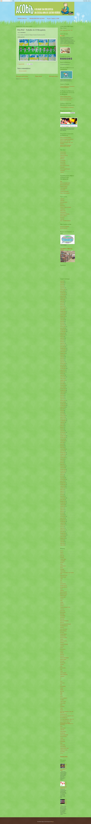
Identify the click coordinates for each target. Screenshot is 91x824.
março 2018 (62, 413)
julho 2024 (62, 318)
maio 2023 (62, 339)
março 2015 (62, 464)
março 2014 (62, 477)
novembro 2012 (63, 503)
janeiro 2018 (62, 417)
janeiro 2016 (62, 450)
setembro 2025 (62, 297)
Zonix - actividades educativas (65, 220)
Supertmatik (62, 157)
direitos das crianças (63, 629)
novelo (61, 696)
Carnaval (61, 598)
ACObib (63, 35)
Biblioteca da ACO (63, 592)
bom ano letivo (62, 597)
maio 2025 (62, 303)
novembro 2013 (63, 484)
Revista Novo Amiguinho (64, 226)
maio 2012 (62, 511)
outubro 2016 (62, 439)
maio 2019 (62, 395)
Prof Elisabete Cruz (63, 714)
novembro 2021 (63, 368)
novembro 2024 (63, 313)
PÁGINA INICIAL (22, 18)
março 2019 (62, 398)
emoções (61, 639)
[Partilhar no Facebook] (31, 64)
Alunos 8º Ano (62, 570)
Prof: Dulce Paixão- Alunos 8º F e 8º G (67, 715)
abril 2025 (62, 304)
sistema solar (62, 739)
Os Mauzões (62, 706)
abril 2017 (62, 429)
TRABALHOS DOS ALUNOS (37, 18)
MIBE (61, 693)
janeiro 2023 (62, 346)
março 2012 (62, 514)
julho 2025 (62, 299)
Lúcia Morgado (63, 686)
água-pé (61, 567)
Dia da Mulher (62, 615)
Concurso (62, 605)
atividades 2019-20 (63, 587)
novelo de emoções (63, 698)
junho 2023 (62, 338)
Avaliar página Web (63, 188)
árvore (61, 582)
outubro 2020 (62, 378)
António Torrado (63, 577)
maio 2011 (62, 526)
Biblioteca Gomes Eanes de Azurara (66, 98)
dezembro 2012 (63, 501)
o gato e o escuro (63, 701)
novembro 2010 (63, 535)
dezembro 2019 (63, 388)
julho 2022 (62, 355)
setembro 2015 (62, 457)
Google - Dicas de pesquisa (65, 193)
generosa (61, 651)
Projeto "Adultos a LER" (53, 18)
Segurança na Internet (64, 155)
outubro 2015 (62, 455)
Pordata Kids (62, 170)
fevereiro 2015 (62, 466)
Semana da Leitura (63, 736)
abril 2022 (62, 360)
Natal (61, 694)
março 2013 (62, 496)
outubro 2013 (62, 486)
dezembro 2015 (63, 452)
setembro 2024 (62, 316)
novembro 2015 (63, 454)
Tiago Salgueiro (63, 746)
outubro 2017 (62, 422)
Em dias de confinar (63, 637)
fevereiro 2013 (62, 497)
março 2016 (62, 447)
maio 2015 (62, 461)
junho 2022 (62, 356)
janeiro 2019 (62, 402)
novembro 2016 (63, 437)
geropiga (61, 652)
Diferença (62, 627)
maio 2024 (62, 321)
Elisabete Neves (63, 635)
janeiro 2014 (62, 481)
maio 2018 (62, 410)
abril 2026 (62, 286)
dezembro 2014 (63, 469)
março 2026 (62, 287)
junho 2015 (62, 459)
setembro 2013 (62, 487)
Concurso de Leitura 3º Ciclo (65, 607)
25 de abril (62, 557)
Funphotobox (62, 209)
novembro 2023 (63, 331)
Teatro (61, 743)
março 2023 (62, 343)
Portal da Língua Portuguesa (65, 168)
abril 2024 (62, 323)
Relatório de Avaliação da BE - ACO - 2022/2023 (66, 143)
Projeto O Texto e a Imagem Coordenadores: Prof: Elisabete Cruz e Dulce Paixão (66, 723)
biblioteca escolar (63, 595)
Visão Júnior (62, 167)
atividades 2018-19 (63, 585)
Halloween (62, 654)
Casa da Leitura (63, 163)
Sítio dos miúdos (63, 153)
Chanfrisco (62, 603)
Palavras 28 (62, 217)
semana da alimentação (64, 734)
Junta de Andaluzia (63, 215)
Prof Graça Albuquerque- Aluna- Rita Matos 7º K (66, 712)
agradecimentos (63, 565)
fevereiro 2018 (62, 415)
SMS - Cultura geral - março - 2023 (66, 30)
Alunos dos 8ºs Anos (63, 575)
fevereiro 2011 (62, 529)
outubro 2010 (62, 536)
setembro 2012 (62, 506)
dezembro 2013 (63, 482)
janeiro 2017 (62, 434)
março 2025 (62, 306)
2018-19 (61, 552)
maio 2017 (62, 427)
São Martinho (62, 733)
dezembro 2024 (63, 311)
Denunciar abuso (63, 756)
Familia (61, 647)
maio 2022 (62, 358)
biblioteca (62, 590)
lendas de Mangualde (63, 674)
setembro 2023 (62, 334)
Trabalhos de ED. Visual (64, 748)
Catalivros (62, 172)
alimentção (62, 569)
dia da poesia (62, 617)
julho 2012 (62, 508)
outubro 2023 (62, 333)
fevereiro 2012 (62, 516)
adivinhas (62, 562)
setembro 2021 (62, 371)
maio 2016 (62, 444)
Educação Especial (63, 634)
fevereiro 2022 (62, 363)
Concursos (62, 608)
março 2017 (62, 430)
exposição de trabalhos (64, 644)
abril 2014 (62, 476)
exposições (62, 646)
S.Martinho (62, 729)
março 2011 (62, 528)
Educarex (62, 203)
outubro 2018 (62, 407)
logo (61, 684)
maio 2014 (62, 474)
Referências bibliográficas (64, 184)
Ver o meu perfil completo (64, 45)
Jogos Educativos (63, 212)
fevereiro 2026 (62, 289)
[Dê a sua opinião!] (28, 64)
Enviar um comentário (23, 71)
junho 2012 (62, 509)
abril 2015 (62, 462)
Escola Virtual (62, 162)
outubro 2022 (62, 351)
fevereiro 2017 (62, 432)
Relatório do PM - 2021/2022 (65, 140)
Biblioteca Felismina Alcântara (65, 96)
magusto (61, 688)
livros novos (62, 682)
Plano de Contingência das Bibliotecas (66, 139)
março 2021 (62, 375)
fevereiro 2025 (62, 308)
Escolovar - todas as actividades (65, 207)
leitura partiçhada (63, 672)
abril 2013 (62, 494)
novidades (62, 699)
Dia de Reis (62, 619)
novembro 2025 (63, 294)
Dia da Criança (62, 612)
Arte (61, 580)
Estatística (62, 642)
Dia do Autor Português (64, 620)
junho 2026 (62, 282)
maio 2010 (62, 540)
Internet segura (62, 667)
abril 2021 (62, 373)
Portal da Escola (63, 152)
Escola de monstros (63, 640)
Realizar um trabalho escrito (65, 183)
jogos (61, 669)
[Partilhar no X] (29, 64)
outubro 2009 (62, 545)
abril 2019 (62, 397)
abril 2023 (62, 341)
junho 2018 (62, 408)
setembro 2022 (62, 353)
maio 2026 (62, 284)
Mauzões (61, 689)
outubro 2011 (62, 523)
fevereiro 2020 (62, 385)
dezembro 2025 (63, 292)
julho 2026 (62, 281)
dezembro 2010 (63, 533)
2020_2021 (62, 555)
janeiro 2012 (62, 518)
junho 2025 (62, 301)
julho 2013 (62, 489)
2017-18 (61, 550)
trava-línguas (62, 751)
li (60, 679)
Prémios (61, 709)
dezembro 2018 (63, 403)
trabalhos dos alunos (63, 749)
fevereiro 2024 (62, 326)
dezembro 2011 (63, 519)
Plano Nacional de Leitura (64, 165)
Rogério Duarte (63, 728)
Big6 (61, 181)
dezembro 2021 (63, 366)
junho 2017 (62, 425)
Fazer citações (62, 189)
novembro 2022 (63, 350)
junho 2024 (62, 319)
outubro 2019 (62, 392)
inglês (61, 666)
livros (61, 681)
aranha (61, 578)
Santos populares (63, 731)
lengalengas (62, 676)
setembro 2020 (62, 380)
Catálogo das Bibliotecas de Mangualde (67, 107)
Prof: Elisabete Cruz (63, 717)
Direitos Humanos (63, 630)
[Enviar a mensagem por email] (27, 64)
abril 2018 (62, 412)
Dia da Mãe (62, 614)
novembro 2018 (63, 405)
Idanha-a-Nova (62, 210)
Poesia (61, 708)
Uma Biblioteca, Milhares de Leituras (66, 249)
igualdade (62, 664)
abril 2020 (62, 381)
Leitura (61, 671)
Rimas (61, 726)
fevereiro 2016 (62, 449)
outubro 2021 (62, 370)
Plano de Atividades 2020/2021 (65, 137)
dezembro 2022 (63, 348)
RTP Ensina (62, 158)
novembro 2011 (63, 521)
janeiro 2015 (62, 467)
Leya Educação (62, 160)
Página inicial (38, 76)
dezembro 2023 (63, 329)
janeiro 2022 (62, 365)
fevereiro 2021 (62, 376)
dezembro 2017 (63, 419)
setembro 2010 (62, 538)
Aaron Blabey (62, 560)
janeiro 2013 (62, 499)
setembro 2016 (62, 440)
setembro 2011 (62, 524)
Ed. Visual (62, 632)
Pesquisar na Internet (63, 186)
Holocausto (62, 661)
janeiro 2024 (62, 328)
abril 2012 (62, 513)
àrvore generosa (63, 583)
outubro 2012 (62, 504)
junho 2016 (62, 442)
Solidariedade (62, 741)
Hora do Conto (62, 662)
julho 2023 (62, 336)
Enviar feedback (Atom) (24, 78)
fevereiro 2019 (62, 400)
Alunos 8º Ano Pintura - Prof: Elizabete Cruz (67, 573)
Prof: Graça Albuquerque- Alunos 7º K (67, 719)
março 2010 (62, 541)
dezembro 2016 (63, 435)
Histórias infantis (63, 659)
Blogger (52, 821)
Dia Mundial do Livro (64, 625)
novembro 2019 (63, 390)
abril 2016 (62, 445)
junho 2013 (62, 491)
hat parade (62, 656)
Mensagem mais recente (22, 76)
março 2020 (62, 383)
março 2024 (62, 324)
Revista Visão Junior (63, 228)
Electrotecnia (62, 205)
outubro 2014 (62, 472)
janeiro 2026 (62, 291)
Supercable (62, 219)
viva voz (61, 753)
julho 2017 (62, 424)
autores (61, 588)
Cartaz (61, 600)
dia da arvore (62, 610)
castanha (61, 602)
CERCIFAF (62, 198)
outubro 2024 (62, 314)
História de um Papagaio (64, 657)
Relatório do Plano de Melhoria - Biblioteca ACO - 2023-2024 (66, 146)
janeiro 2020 (62, 387)
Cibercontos (62, 200)
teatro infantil (62, 744)
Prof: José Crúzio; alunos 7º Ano (65, 720)
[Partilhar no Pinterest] (32, 64)
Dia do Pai (62, 622)
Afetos (61, 564)
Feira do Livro (62, 649)
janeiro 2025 (62, 309)
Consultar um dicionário (64, 191)
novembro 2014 (63, 471)
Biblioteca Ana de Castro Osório (65, 99)
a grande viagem (63, 559)
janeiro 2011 (62, 531)
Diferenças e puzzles (63, 202)
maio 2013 (62, 492)
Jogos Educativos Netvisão (64, 214)
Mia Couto (62, 691)
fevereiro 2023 (62, 345)
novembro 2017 (63, 420)
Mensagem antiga (53, 76)
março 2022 (62, 361)
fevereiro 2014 (62, 479)
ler (60, 677)
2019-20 (61, 554)
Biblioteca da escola (63, 593)
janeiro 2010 (62, 543)
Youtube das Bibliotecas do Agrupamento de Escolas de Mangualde (67, 87)
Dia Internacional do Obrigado (65, 624)
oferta (61, 704)
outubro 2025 (62, 296)
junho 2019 (62, 393)
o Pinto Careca (62, 703)
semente (61, 738)
